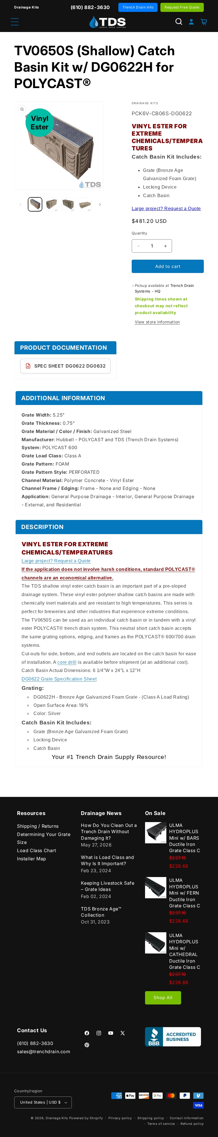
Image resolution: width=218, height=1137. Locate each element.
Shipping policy (150, 1118)
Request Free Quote (182, 7)
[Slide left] (20, 204)
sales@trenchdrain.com (43, 1051)
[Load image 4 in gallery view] (85, 204)
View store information (157, 321)
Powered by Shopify (86, 1118)
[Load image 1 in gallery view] (35, 204)
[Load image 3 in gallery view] (68, 204)
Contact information (187, 1118)
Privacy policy (120, 1118)
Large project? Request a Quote (166, 208)
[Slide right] (100, 204)
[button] (179, 21)
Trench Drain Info (138, 7)
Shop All (163, 997)
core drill (66, 662)
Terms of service (161, 1124)
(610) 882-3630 (35, 1043)
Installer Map (31, 858)
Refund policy (192, 1124)
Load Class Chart (36, 850)
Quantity (139, 233)
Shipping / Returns (38, 826)
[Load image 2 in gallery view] (52, 204)
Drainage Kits (57, 1118)
